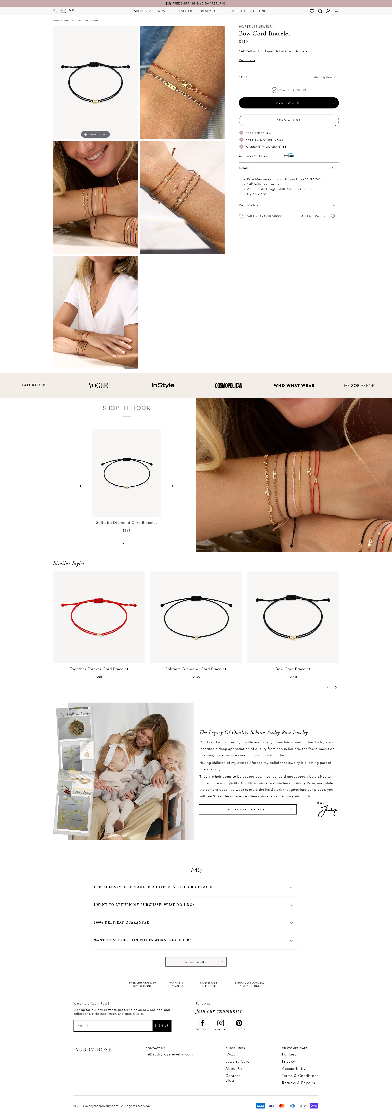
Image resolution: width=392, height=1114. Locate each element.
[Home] (65, 11)
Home (56, 20)
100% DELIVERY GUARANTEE (121, 922)
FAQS (230, 1054)
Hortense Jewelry (256, 26)
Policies (289, 1054)
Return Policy (248, 205)
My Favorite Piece (246, 809)
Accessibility (294, 1068)
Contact (232, 1075)
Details (244, 168)
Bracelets (68, 20)
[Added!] (333, 216)
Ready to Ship (213, 11)
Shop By (141, 11)
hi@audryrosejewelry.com (169, 1054)
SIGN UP (162, 1026)
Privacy (288, 1061)
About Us (234, 1068)
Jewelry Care (237, 1061)
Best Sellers (183, 11)
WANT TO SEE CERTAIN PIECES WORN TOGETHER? (142, 940)
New (161, 11)
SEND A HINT (289, 120)
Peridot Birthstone (249, 11)
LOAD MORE (196, 962)
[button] (81, 486)
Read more (247, 60)
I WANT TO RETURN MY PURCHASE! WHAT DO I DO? (144, 905)
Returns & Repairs (298, 1082)
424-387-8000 (270, 216)
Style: (244, 77)
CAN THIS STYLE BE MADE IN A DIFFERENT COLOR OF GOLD (153, 887)
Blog (229, 1080)
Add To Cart (289, 102)
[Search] (320, 11)
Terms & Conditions (300, 1075)
